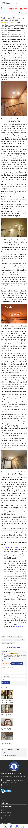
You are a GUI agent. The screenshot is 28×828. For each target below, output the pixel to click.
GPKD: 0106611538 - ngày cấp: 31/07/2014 (13, 787)
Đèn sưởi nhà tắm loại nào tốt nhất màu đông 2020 (14, 32)
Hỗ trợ (4, 800)
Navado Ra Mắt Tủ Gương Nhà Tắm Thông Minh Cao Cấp (7, 701)
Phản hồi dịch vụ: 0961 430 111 (10, 782)
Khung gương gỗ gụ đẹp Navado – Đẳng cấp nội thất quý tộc (7, 715)
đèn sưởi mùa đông (6, 640)
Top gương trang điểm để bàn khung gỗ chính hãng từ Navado (6, 729)
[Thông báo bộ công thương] (6, 792)
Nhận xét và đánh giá (7, 660)
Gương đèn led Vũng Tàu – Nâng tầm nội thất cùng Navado (7, 742)
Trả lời (5, 658)
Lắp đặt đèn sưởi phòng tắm (15, 636)
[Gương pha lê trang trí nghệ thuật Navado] (5, 2)
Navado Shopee (7, 809)
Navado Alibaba (6, 815)
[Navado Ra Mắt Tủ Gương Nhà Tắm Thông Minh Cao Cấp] (7, 694)
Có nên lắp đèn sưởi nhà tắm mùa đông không (13, 34)
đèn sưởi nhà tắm (19, 640)
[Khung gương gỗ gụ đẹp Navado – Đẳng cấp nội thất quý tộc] (7, 708)
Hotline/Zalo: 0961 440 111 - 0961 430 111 (13, 780)
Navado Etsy (6, 818)
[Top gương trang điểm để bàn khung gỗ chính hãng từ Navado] (7, 722)
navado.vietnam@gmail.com (9, 784)
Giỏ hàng (23, 12)
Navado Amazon (7, 812)
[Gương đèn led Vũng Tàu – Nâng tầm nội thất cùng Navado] (7, 736)
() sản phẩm (24, 13)
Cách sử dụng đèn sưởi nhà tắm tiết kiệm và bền (13, 36)
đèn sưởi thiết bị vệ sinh (7, 643)
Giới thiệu (5, 803)
